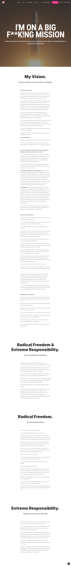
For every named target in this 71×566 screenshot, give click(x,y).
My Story (18, 2)
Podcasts (35, 2)
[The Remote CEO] (3, 2)
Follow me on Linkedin (46, 2)
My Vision (24, 2)
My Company (29, 2)
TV (39, 2)
